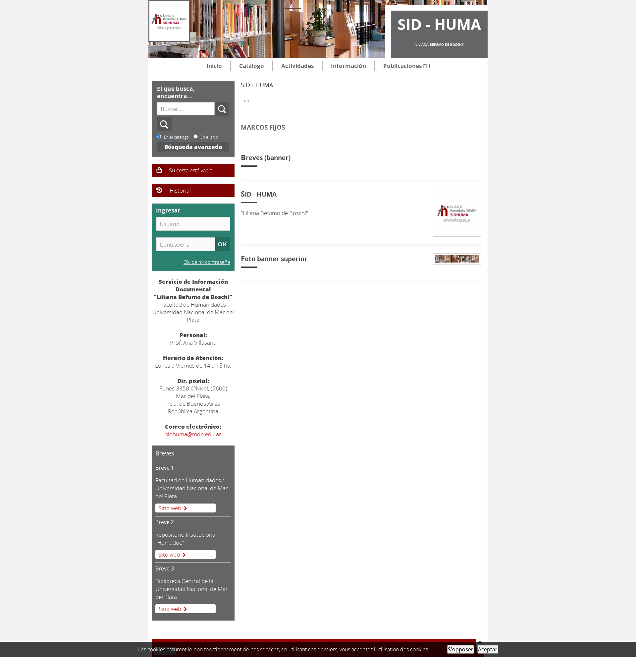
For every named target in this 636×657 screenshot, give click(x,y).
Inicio (214, 66)
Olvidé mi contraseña (207, 262)
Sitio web (170, 508)
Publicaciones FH (406, 66)
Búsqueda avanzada (193, 146)
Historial (180, 190)
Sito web (169, 554)
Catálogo (251, 66)
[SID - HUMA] (169, 21)
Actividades (297, 66)
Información (348, 66)
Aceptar (488, 649)
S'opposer (460, 649)
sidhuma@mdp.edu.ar (193, 434)
